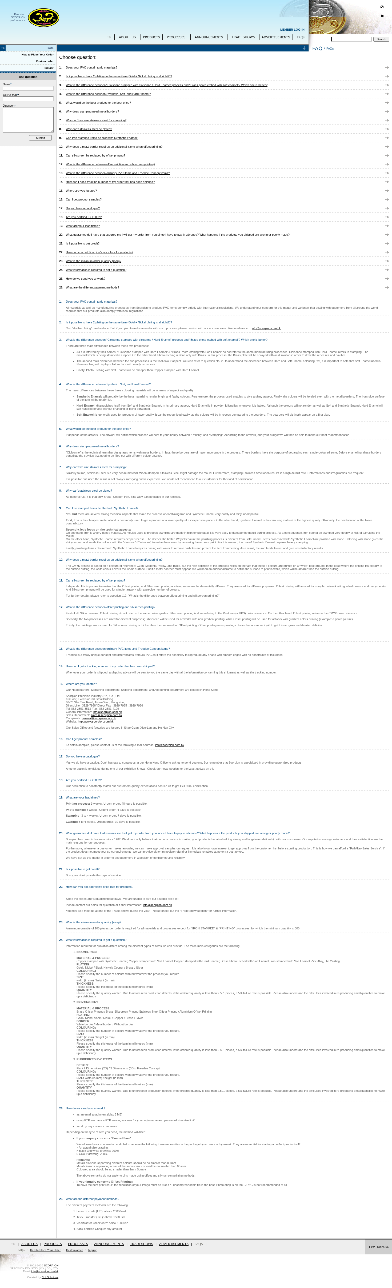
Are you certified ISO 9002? (84, 217)
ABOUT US (29, 1244)
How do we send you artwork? (85, 278)
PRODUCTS (53, 1244)
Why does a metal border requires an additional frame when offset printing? (114, 146)
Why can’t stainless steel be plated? (89, 129)
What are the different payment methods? (92, 287)
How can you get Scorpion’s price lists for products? (99, 252)
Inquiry (92, 1250)
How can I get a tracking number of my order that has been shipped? (110, 181)
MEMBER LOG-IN (292, 29)
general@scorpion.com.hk (99, 718)
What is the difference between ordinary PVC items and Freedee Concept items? (118, 173)
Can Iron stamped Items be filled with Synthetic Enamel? (102, 137)
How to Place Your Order (45, 1250)
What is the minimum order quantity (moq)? (93, 261)
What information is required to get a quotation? (96, 269)
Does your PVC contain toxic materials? (91, 67)
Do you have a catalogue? (83, 208)
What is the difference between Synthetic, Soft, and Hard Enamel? (108, 93)
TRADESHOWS (141, 1244)
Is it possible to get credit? (82, 243)
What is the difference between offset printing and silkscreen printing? (110, 164)
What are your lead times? (83, 225)
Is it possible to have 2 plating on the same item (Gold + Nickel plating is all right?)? (119, 76)
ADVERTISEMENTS (174, 1244)
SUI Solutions (50, 1277)
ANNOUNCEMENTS (109, 1244)
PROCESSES (78, 1244)
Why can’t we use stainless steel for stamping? (96, 120)
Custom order (74, 1250)
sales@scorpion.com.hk (106, 715)
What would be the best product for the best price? (98, 102)
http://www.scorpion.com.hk (96, 721)
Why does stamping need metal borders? (92, 111)
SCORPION (51, 1265)
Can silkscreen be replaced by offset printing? (95, 155)
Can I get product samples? (84, 199)
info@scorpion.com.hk (266, 328)
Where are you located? (81, 190)
